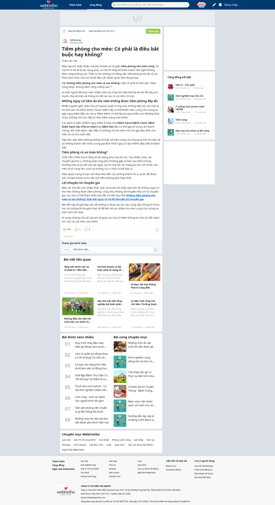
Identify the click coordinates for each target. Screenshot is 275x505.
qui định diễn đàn (202, 477)
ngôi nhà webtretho (73, 449)
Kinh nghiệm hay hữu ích (101, 31)
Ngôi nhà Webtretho (63, 468)
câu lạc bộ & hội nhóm (140, 444)
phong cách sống (121, 439)
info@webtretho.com (96, 497)
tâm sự (150, 439)
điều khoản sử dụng (203, 473)
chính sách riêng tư (203, 469)
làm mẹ (66, 439)
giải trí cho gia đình (85, 439)
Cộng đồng (96, 4)
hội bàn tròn (96, 444)
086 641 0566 (124, 493)
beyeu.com (171, 466)
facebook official (173, 469)
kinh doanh (80, 444)
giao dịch (120, 444)
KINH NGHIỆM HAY (76, 31)
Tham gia (153, 31)
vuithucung (75, 40)
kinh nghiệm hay (88, 465)
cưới (108, 444)
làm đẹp (138, 439)
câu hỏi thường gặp (203, 466)
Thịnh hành (75, 4)
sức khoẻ (104, 439)
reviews (66, 444)
